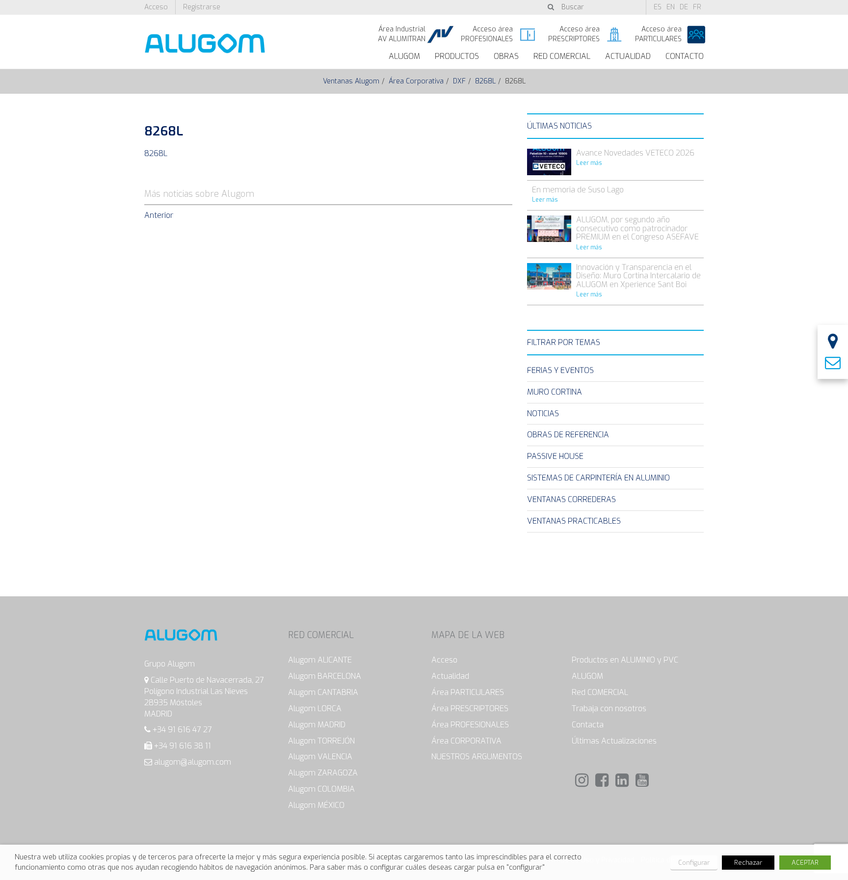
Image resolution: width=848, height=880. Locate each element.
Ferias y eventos (560, 370)
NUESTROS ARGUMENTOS (476, 756)
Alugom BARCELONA (324, 676)
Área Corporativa (416, 81)
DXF (459, 81)
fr (697, 7)
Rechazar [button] (748, 862)
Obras (506, 56)
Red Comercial (561, 56)
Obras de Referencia (568, 434)
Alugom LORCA (315, 708)
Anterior (158, 215)
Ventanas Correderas (571, 499)
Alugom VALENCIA (320, 756)
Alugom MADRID (316, 725)
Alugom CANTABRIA (323, 692)
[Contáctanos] (833, 363)
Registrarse (201, 7)
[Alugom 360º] (833, 342)
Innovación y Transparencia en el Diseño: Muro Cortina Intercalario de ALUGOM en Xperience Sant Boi (638, 276)
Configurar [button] (694, 862)
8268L (485, 81)
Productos (457, 56)
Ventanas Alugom (351, 81)
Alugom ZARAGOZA (323, 773)
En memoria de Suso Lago (578, 190)
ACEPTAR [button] (805, 862)
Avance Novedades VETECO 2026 (635, 153)
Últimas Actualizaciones (614, 741)
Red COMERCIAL (600, 692)
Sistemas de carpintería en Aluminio (598, 478)
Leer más (589, 163)
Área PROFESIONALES (470, 725)
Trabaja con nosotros (609, 708)
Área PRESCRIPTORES (469, 708)
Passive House (555, 456)
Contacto (684, 56)
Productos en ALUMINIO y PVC (625, 660)
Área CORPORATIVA (466, 741)
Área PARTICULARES (467, 692)
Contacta (588, 725)
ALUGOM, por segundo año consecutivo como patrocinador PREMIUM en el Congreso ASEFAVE (637, 228)
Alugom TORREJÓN (321, 741)
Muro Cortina (554, 392)
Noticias (543, 413)
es (658, 7)
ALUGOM (404, 56)
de (684, 7)
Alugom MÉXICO (316, 805)
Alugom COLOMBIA (321, 789)
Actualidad (628, 56)
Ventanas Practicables (574, 521)
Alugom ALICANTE (320, 660)
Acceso (156, 7)
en (670, 7)
